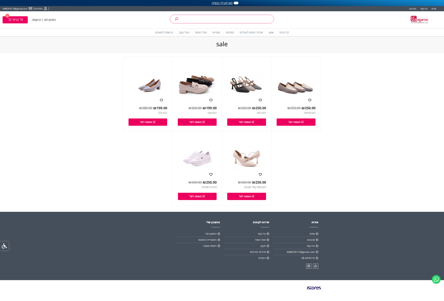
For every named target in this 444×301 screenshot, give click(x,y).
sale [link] (271, 32)
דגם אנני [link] (212, 112)
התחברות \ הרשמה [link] (44, 20)
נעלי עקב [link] (184, 32)
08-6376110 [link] (308, 258)
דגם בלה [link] (162, 112)
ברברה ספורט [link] (209, 187)
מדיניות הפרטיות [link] (258, 252)
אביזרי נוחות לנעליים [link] (251, 32)
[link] (436, 279)
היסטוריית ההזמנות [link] (207, 239)
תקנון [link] (263, 245)
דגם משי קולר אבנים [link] (255, 187)
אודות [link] (433, 8)
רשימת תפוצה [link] (210, 245)
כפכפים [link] (230, 32)
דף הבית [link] (284, 32)
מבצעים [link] (412, 8)
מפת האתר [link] (260, 239)
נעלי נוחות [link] (201, 32)
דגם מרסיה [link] (309, 112)
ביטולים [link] (262, 258)
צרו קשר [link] (423, 8)
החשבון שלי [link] (211, 233)
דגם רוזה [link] (261, 112)
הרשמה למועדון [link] (164, 32)
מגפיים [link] (216, 32)
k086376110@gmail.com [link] (301, 252)
